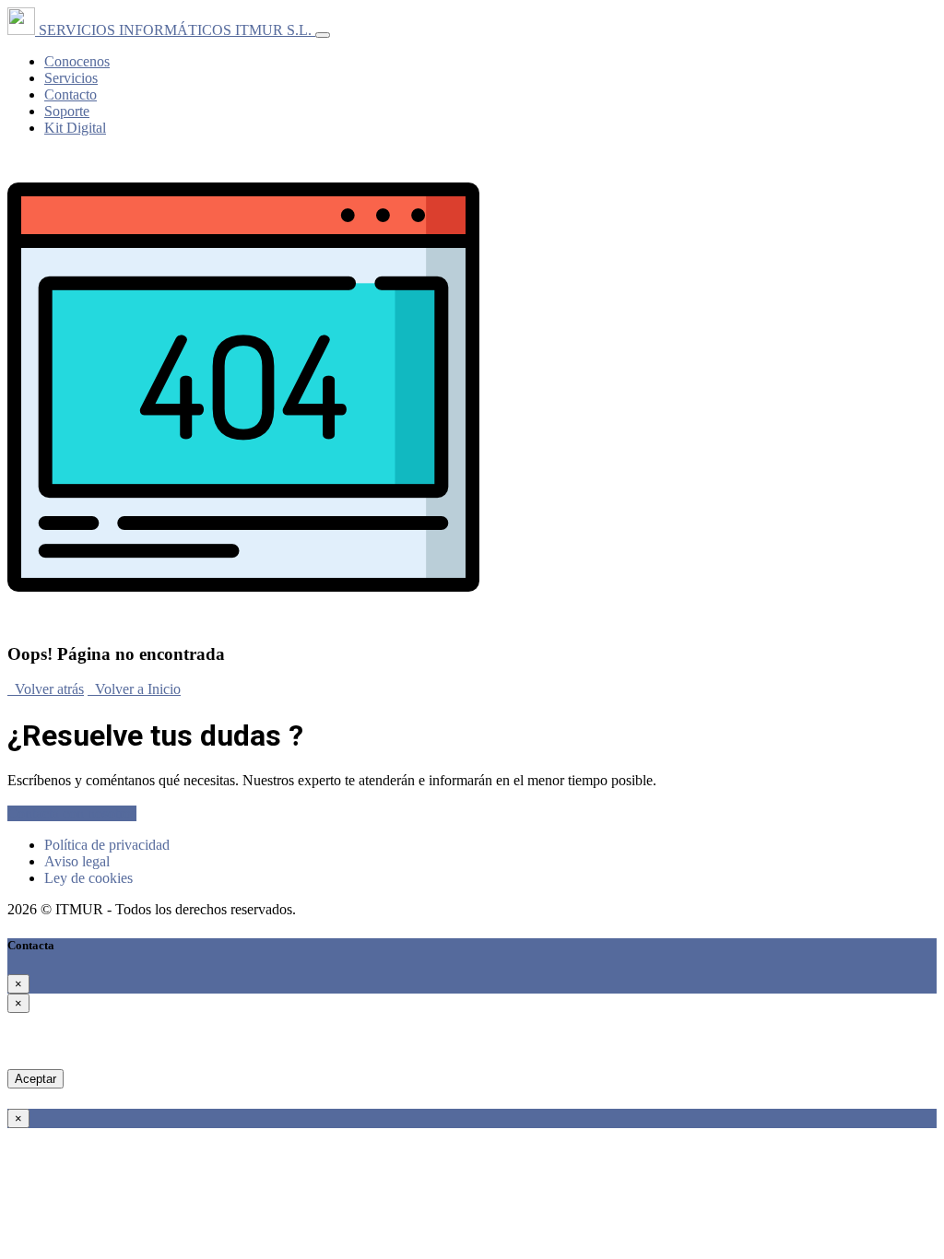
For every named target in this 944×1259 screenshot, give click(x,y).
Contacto (70, 94)
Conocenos (77, 61)
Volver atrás (45, 689)
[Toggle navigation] (322, 35)
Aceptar (35, 1079)
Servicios (71, 78)
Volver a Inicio (134, 689)
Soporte (66, 111)
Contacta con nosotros (71, 813)
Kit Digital (75, 127)
